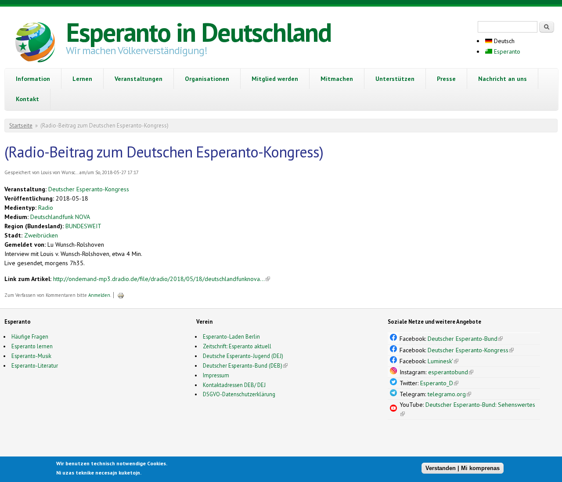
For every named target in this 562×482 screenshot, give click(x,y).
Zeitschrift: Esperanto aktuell (237, 346)
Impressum (216, 375)
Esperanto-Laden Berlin (231, 336)
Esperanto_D (439, 383)
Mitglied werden (275, 79)
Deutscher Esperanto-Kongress (88, 189)
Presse (446, 79)
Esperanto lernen (32, 346)
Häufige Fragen (29, 336)
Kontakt (27, 99)
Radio (45, 208)
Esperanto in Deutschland (198, 32)
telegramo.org (449, 394)
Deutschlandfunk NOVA (60, 217)
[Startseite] (35, 43)
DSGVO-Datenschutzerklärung (239, 394)
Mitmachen (337, 79)
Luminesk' (443, 361)
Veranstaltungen (138, 79)
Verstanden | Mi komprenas (462, 467)
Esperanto (506, 51)
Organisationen (207, 79)
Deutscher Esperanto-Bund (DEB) (242, 365)
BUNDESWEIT (83, 226)
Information (33, 79)
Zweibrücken (41, 235)
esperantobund (450, 372)
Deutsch (503, 41)
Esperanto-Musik (31, 355)
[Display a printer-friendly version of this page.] (120, 295)
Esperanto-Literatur (34, 365)
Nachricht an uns (502, 79)
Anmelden (99, 295)
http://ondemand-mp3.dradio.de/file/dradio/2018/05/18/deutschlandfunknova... (161, 279)
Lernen (82, 79)
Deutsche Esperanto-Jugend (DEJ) (243, 355)
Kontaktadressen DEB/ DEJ (234, 384)
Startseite (20, 125)
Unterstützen (394, 79)
